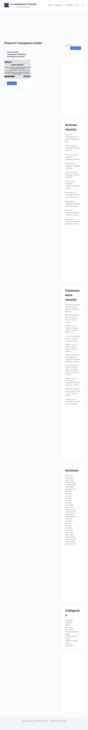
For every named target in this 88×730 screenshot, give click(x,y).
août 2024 (68, 519)
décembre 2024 (70, 510)
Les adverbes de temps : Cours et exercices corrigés (72, 393)
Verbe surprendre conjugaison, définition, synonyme (72, 148)
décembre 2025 (70, 482)
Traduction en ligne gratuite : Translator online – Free (71, 330)
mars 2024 (68, 530)
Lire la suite (12, 83)
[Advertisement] (44, 23)
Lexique (67, 625)
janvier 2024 (69, 535)
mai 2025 (68, 498)
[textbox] (44, 725)
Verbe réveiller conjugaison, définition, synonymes (72, 166)
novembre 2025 (70, 485)
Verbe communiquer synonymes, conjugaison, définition (72, 157)
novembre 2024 (70, 512)
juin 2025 (68, 496)
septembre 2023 (70, 544)
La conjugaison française (23, 4)
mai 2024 (68, 526)
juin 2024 (68, 523)
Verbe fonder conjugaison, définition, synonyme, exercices (72, 221)
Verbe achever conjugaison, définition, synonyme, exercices (72, 204)
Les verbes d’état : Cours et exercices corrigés (72, 401)
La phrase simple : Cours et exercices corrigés (71, 320)
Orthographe (69, 629)
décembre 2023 (70, 537)
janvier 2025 (69, 507)
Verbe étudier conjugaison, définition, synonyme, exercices (16, 54)
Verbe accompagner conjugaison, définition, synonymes (72, 175)
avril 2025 (68, 500)
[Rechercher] (83, 5)
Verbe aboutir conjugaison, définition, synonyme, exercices (72, 383)
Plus (76, 5)
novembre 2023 (70, 539)
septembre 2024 (70, 516)
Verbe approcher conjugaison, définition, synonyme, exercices (72, 195)
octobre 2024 (69, 514)
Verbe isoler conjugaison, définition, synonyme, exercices (72, 212)
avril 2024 (68, 528)
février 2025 (69, 505)
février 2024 (69, 532)
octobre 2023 (69, 541)
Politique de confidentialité (58, 721)
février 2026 (69, 478)
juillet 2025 (69, 494)
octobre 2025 (69, 487)
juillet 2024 (69, 521)
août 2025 (68, 491)
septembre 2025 (70, 489)
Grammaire (68, 622)
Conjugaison (69, 620)
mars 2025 (68, 503)
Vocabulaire (69, 645)
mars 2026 (68, 475)
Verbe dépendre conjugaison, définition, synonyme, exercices (72, 359)
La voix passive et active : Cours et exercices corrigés (72, 338)
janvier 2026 (69, 480)
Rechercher (68, 45)
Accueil (50, 5)
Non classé (68, 627)
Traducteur (69, 5)
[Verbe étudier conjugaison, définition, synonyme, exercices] (17, 69)
